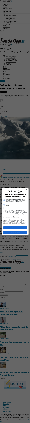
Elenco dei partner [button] (16, 217)
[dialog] (15, 211)
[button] (15, 208)
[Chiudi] (26, 189)
